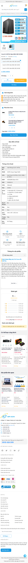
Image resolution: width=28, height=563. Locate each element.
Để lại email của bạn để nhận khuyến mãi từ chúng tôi (13, 528)
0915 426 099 (8, 442)
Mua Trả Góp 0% (20, 80)
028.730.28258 (6, 431)
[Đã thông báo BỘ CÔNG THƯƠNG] (6, 487)
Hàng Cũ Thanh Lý (11, 13)
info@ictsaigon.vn (7, 433)
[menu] (2, 5)
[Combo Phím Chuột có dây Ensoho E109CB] (3, 112)
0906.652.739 (6, 429)
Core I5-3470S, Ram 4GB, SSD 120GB (12, 54)
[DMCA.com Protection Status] (13, 487)
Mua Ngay (14, 84)
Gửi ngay (5, 536)
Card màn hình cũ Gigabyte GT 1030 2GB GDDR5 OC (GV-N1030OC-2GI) (16, 122)
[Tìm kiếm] (25, 9)
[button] (25, 29)
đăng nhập (12, 319)
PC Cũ (18, 13)
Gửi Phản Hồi (5, 550)
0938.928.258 (6, 427)
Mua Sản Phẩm (14, 135)
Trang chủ (3, 13)
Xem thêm (13, 283)
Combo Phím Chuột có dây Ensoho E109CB (16, 112)
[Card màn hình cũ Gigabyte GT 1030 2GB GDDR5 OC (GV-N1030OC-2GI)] (3, 121)
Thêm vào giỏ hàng (7, 80)
